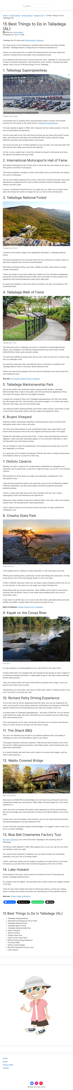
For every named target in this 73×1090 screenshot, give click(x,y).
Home (5, 15)
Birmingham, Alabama (35, 40)
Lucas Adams (18, 32)
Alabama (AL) (39, 15)
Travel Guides (14, 15)
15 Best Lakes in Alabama (20, 896)
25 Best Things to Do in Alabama (30, 607)
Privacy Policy (8, 1065)
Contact (6, 1068)
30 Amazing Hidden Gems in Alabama (25, 379)
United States (27, 15)
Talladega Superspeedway (48, 123)
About (5, 1061)
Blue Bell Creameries (11, 840)
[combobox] (36, 6)
